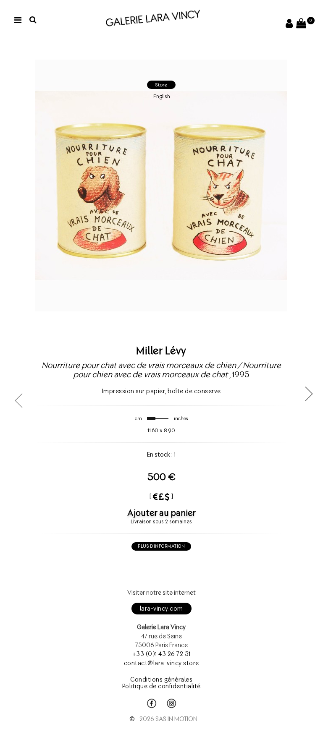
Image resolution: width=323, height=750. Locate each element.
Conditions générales (161, 679)
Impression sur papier (133, 391)
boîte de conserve (194, 391)
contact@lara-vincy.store (161, 663)
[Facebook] (152, 703)
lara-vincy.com (161, 608)
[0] (301, 25)
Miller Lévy (161, 350)
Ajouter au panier (161, 512)
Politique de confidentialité (161, 686)
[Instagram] (171, 703)
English (161, 96)
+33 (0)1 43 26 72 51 (161, 654)
